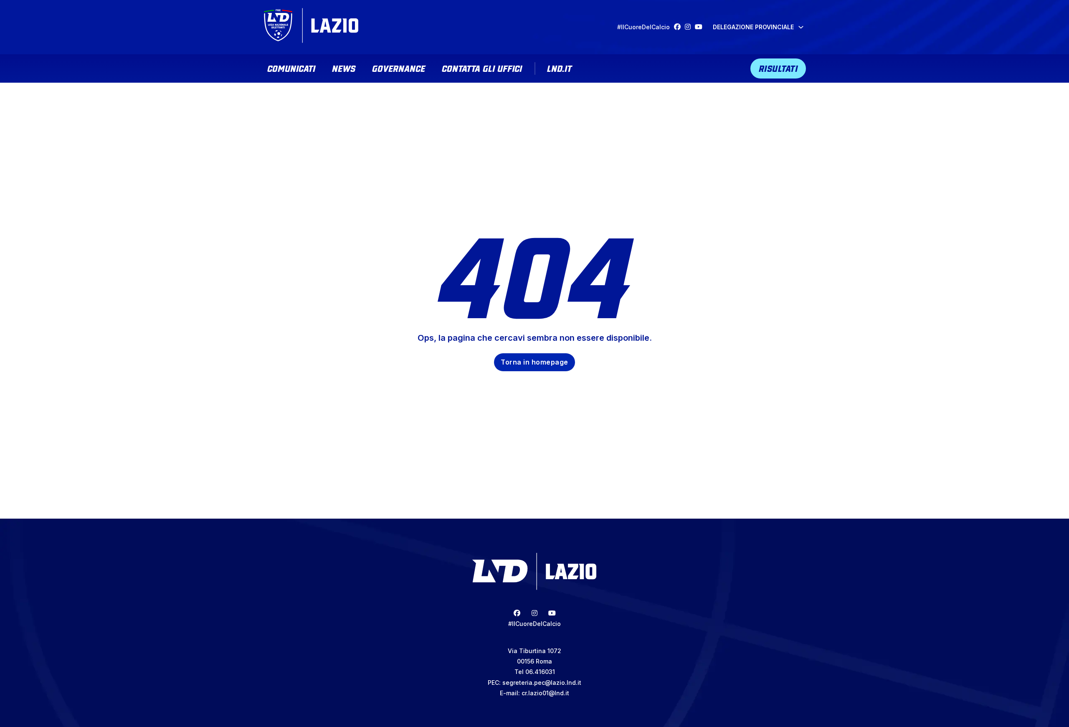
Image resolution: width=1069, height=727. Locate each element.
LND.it (559, 68)
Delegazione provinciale (753, 26)
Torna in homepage (534, 362)
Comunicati (291, 68)
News (343, 68)
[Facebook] (679, 27)
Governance (398, 68)
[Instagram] (690, 27)
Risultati (778, 68)
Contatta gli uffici (482, 68)
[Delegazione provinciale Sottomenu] (801, 27)
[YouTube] (701, 27)
